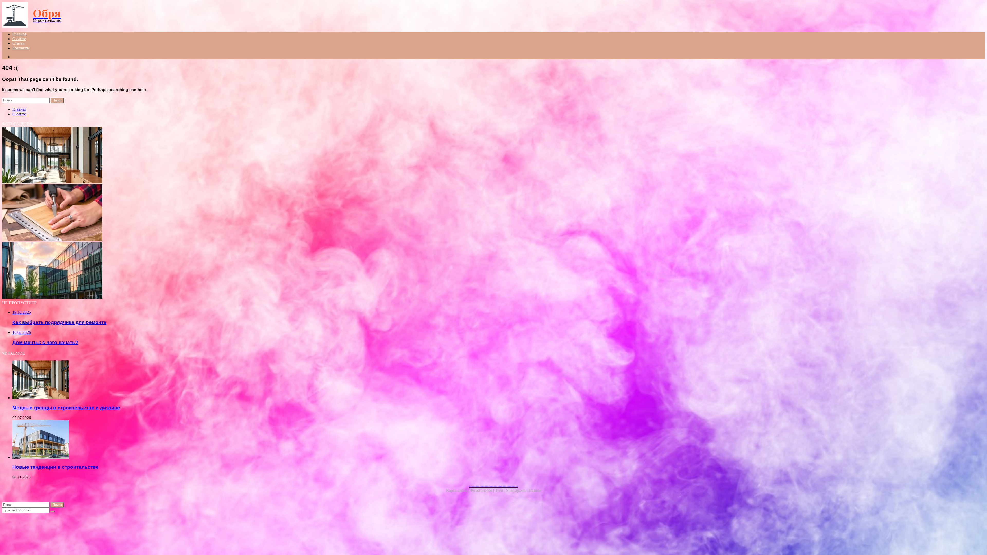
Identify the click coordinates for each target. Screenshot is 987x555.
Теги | (500, 490)
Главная (19, 34)
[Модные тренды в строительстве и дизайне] (156, 155)
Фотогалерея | (482, 490)
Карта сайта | (458, 490)
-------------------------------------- (493, 486)
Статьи (18, 43)
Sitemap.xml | (517, 490)
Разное (535, 490)
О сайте (19, 38)
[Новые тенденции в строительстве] (161, 440)
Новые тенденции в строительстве (55, 467)
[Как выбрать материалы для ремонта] (156, 213)
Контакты (21, 48)
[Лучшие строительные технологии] (156, 271)
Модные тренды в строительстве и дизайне (66, 407)
